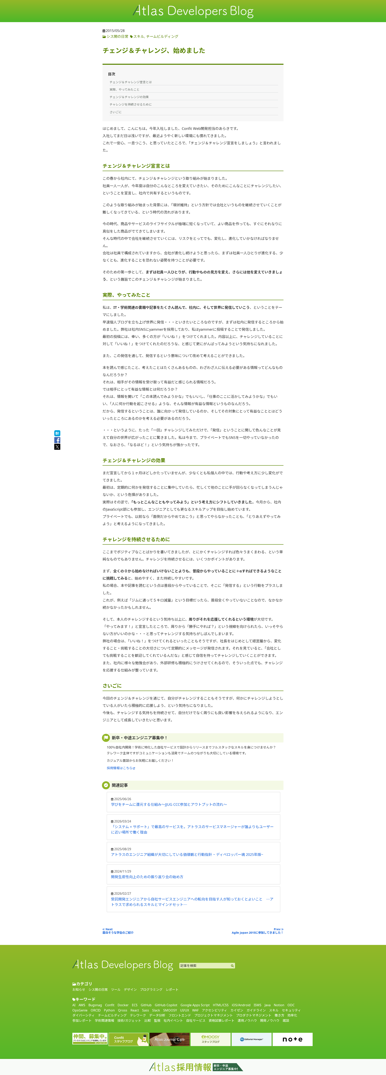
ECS (135, 1005)
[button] (193, 984)
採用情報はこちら (119, 768)
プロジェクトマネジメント (213, 1015)
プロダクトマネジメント (253, 1015)
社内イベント (173, 1021)
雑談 (286, 1021)
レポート (172, 990)
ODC (291, 1005)
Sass (145, 1010)
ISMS (257, 1005)
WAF (195, 1010)
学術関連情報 (104, 1021)
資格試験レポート (221, 1021)
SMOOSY (170, 1010)
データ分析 (157, 1015)
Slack (156, 1010)
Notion (279, 1005)
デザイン (130, 990)
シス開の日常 (117, 36)
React (134, 1010)
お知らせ (78, 990)
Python (109, 1010)
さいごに (116, 112)
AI (73, 1005)
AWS (82, 1005)
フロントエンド (179, 1015)
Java (268, 1005)
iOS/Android (241, 1005)
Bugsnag (95, 1005)
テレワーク (138, 1015)
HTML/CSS (221, 1005)
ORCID (96, 1010)
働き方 (279, 1015)
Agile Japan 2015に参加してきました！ (257, 932)
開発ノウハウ (269, 1021)
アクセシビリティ (214, 1010)
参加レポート (82, 1021)
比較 (147, 1021)
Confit (109, 1005)
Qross (122, 1010)
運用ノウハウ (247, 1021)
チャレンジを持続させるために (131, 104)
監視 (157, 1021)
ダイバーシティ (83, 1015)
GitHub (146, 1005)
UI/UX (184, 1010)
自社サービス (195, 1021)
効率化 (292, 1015)
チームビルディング (162, 36)
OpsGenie (79, 1010)
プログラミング (151, 990)
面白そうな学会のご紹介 (118, 932)
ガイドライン (256, 1010)
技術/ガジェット (129, 1021)
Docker (123, 1005)
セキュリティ (291, 1010)
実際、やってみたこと (125, 89)
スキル (138, 36)
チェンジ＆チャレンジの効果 (129, 97)
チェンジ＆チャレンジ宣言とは (131, 82)
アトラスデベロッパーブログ (122, 965)
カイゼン (236, 1010)
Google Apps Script (195, 1005)
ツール (116, 990)
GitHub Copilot (166, 1005)
